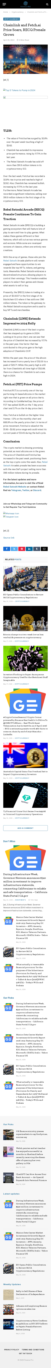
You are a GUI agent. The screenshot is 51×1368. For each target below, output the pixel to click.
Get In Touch (25, 1353)
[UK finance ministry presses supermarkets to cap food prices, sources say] (8, 1135)
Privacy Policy (11, 1350)
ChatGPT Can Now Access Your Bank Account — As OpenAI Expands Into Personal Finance (31, 1177)
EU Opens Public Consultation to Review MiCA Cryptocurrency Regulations (31, 951)
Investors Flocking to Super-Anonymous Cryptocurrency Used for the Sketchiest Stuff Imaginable (25, 677)
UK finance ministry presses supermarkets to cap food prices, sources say (31, 1134)
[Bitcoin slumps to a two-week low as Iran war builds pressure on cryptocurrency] (25, 618)
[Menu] (4, 4)
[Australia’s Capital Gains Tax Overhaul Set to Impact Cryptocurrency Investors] (25, 755)
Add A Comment (25, 828)
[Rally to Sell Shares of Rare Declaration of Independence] (8, 1295)
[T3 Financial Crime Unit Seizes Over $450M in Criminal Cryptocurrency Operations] (25, 795)
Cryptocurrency (11, 19)
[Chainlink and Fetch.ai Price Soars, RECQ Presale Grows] (25, 59)
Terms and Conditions (33, 1350)
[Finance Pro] (25, 4)
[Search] (47, 4)
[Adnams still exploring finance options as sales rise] (8, 1309)
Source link (8, 538)
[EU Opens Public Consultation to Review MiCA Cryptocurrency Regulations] (25, 578)
